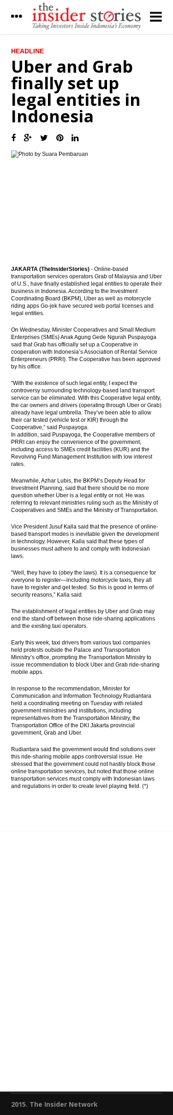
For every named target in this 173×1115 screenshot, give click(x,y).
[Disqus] (86, 966)
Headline (27, 51)
